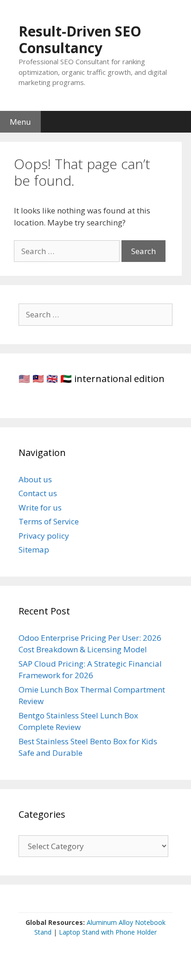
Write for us (40, 507)
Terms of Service (49, 521)
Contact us (38, 493)
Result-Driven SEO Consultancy (80, 39)
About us (35, 479)
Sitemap (34, 549)
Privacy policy (44, 535)
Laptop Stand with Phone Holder (108, 932)
